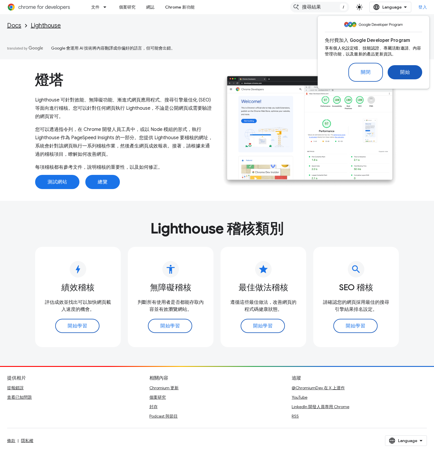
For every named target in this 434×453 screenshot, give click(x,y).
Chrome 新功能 (180, 7)
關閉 (366, 72)
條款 (11, 440)
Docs (14, 25)
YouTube (299, 397)
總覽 (102, 182)
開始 (405, 72)
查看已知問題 (19, 397)
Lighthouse (46, 25)
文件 (95, 7)
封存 (153, 406)
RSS (295, 416)
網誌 (150, 7)
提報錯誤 (15, 387)
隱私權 (27, 440)
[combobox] (319, 7)
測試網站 (57, 182)
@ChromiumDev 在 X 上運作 (318, 387)
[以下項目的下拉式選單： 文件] (106, 7)
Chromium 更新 (164, 387)
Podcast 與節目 (163, 416)
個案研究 (127, 7)
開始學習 (77, 326)
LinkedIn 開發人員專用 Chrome (320, 406)
